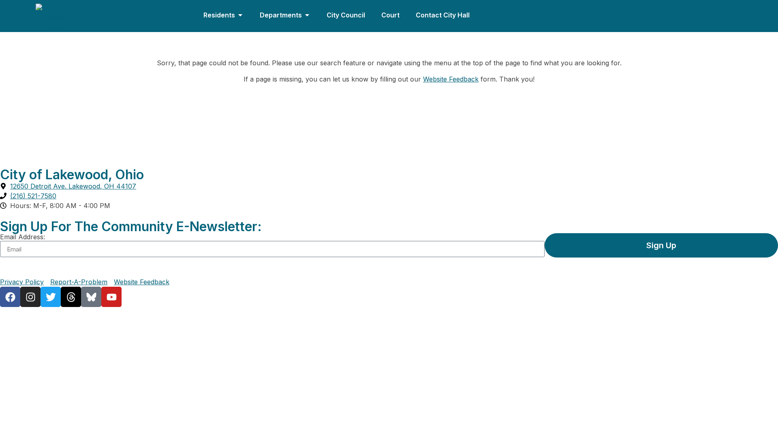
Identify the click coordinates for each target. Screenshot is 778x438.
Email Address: (22, 237)
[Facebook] (10, 297)
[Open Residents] (240, 15)
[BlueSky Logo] (91, 297)
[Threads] (71, 297)
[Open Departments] (307, 15)
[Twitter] (51, 297)
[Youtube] (111, 297)
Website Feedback (451, 79)
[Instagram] (30, 297)
